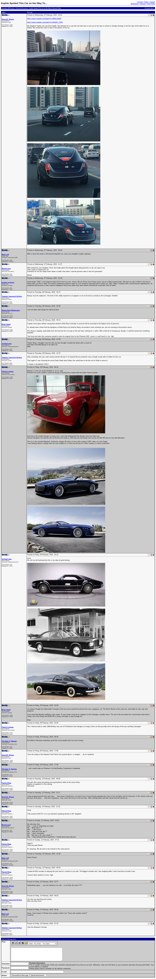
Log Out (140, 2)
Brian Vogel (6, 324)
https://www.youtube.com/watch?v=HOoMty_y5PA (45, 22)
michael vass (7, 344)
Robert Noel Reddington (11, 310)
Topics (146, 2)
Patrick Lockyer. (8, 371)
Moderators (135, 4)
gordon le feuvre (8, 282)
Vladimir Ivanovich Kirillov (12, 296)
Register (143, 4)
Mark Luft (5, 254)
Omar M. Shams (8, 19)
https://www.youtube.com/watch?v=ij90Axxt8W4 (44, 19)
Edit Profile (151, 4)
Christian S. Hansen (9, 741)
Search (152, 2)
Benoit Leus (6, 268)
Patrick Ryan (6, 783)
